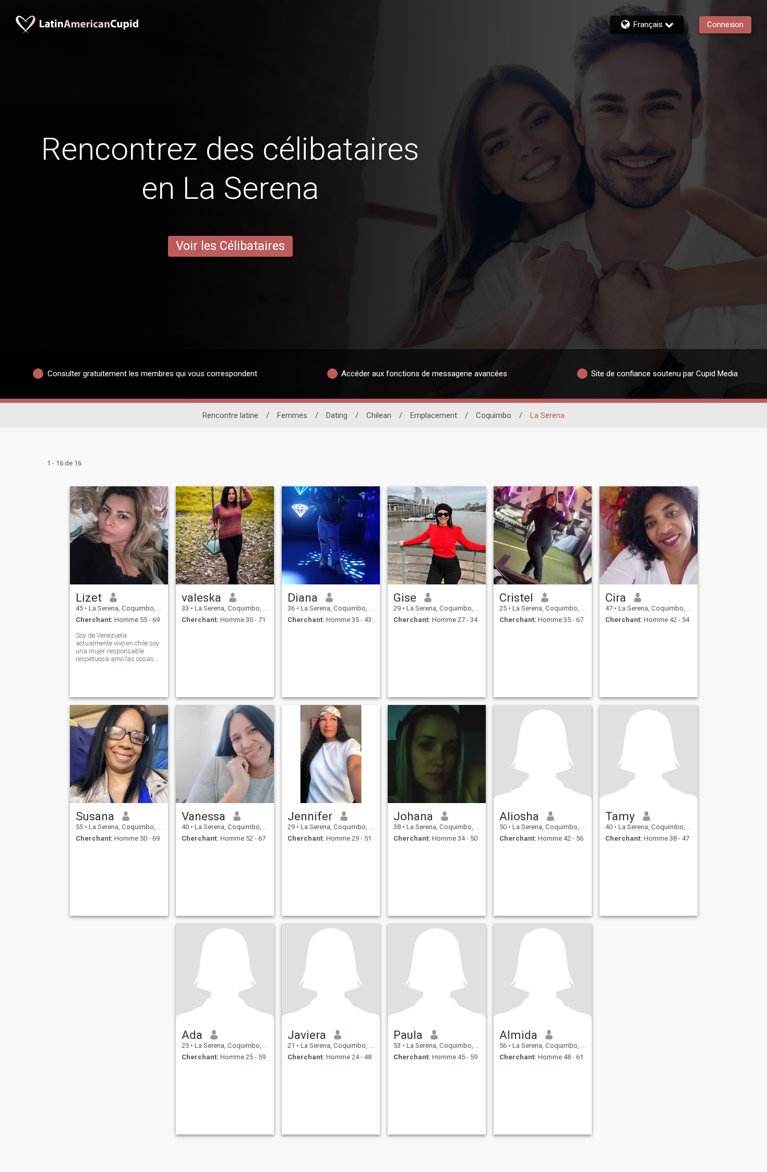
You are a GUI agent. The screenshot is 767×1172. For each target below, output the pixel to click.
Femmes (292, 415)
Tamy (620, 816)
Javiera (306, 1035)
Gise (404, 597)
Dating (336, 415)
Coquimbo (493, 415)
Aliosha (519, 816)
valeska (201, 597)
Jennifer (309, 816)
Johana (413, 816)
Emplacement (433, 415)
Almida (518, 1035)
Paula (408, 1035)
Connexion (725, 24)
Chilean (378, 415)
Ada (192, 1035)
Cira (615, 597)
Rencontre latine (230, 415)
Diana (302, 597)
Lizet (89, 597)
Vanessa (203, 816)
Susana (95, 816)
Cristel (516, 597)
